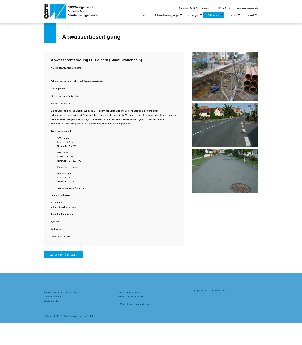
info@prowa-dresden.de (247, 8)
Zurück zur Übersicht (63, 254)
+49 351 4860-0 (223, 8)
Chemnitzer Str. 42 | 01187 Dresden (194, 8)
